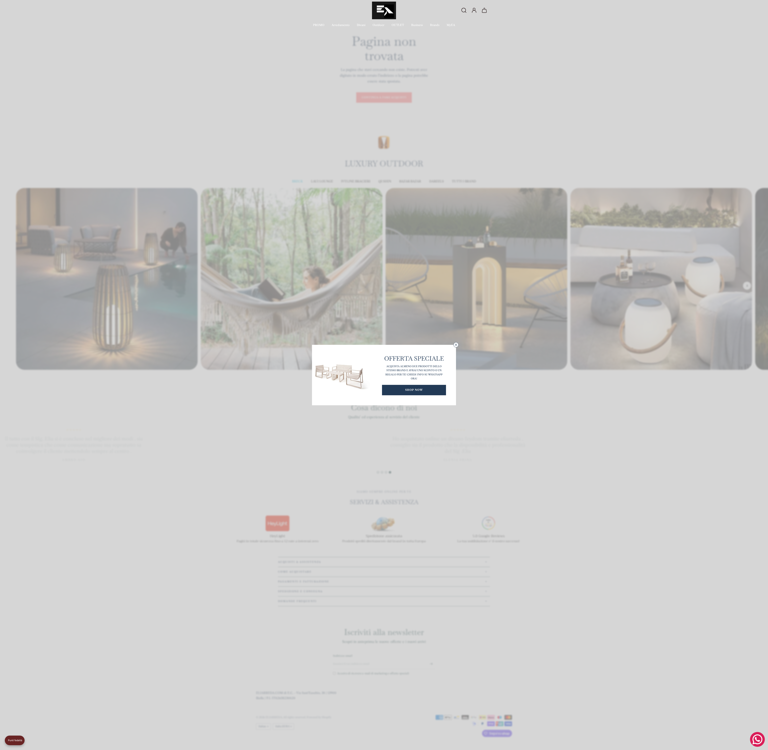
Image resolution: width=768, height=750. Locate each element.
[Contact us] (757, 739)
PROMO (318, 25)
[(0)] (485, 10)
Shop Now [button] (414, 389)
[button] (15, 740)
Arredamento (341, 25)
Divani (361, 25)
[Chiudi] (456, 344)
